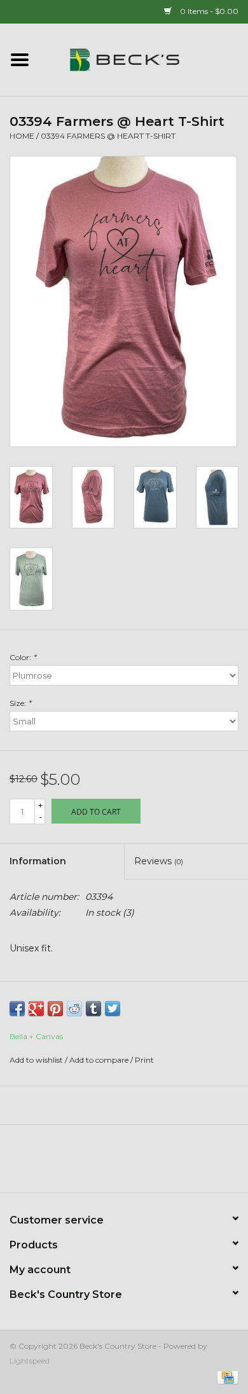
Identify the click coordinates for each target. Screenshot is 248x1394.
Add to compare (99, 1060)
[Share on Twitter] (112, 1008)
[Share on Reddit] (74, 1008)
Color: (23, 657)
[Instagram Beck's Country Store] (158, 1163)
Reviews (158, 861)
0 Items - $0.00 (208, 11)
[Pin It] (55, 1008)
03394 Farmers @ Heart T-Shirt (108, 136)
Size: (20, 703)
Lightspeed (30, 1360)
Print (144, 1060)
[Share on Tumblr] (93, 1008)
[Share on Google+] (36, 1008)
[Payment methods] (225, 1376)
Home (22, 136)
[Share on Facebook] (17, 1008)
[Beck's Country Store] (143, 59)
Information (38, 861)
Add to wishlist (36, 1060)
